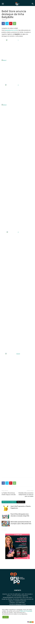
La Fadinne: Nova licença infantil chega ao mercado (9, 493)
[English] (28, 622)
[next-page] (5, 530)
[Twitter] (7, 23)
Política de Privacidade (26, 611)
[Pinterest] (10, 23)
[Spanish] (33, 622)
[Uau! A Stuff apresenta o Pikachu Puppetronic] (6, 508)
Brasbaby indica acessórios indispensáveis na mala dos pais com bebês (26, 494)
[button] (2, 4)
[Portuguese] (31, 622)
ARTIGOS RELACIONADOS (9, 502)
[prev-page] (3, 530)
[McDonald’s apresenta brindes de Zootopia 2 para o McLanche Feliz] (6, 523)
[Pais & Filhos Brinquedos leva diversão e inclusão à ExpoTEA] (6, 516)
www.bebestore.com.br (11, 30)
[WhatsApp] (14, 23)
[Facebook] (3, 23)
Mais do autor (20, 502)
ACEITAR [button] (5, 617)
